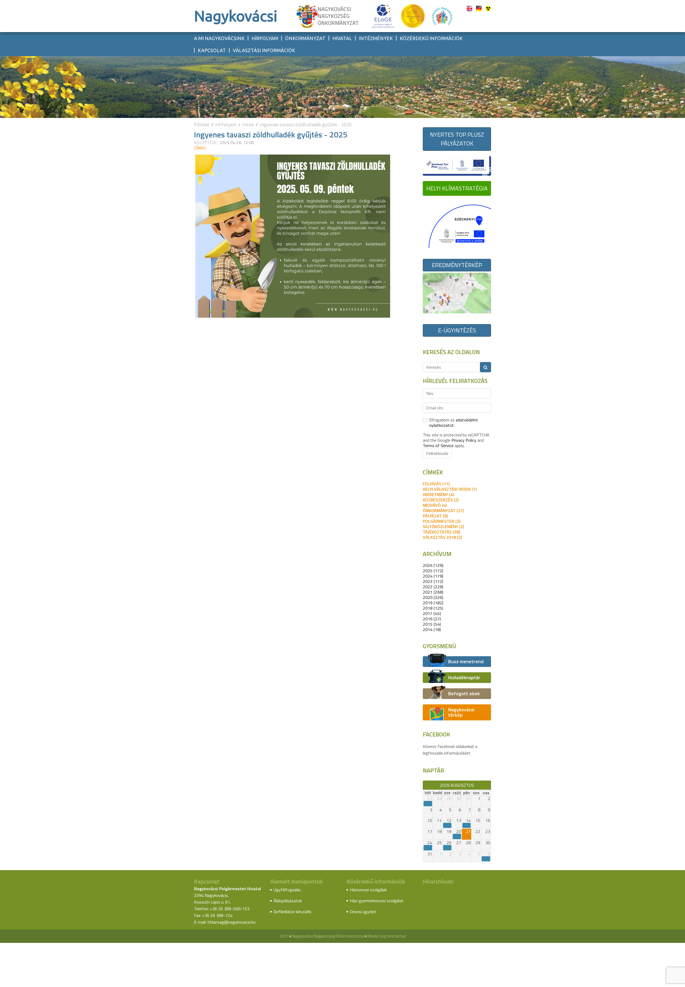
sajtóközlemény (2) (443, 526)
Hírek (248, 124)
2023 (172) (433, 581)
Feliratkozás (437, 453)
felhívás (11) (436, 484)
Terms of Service (438, 445)
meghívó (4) (435, 505)
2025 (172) (433, 570)
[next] (488, 785)
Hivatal (342, 38)
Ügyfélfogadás (287, 889)
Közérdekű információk (431, 38)
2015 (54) (432, 624)
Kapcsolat (212, 50)
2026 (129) (433, 565)
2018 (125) (433, 608)
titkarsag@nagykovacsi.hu (231, 922)
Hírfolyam (265, 38)
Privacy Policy (463, 440)
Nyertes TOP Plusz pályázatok (457, 139)
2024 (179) (433, 576)
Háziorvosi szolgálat (368, 889)
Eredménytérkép (457, 265)
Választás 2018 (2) (442, 537)
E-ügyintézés (457, 330)
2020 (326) (433, 597)
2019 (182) (433, 602)
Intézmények (376, 38)
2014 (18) (432, 629)
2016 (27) (432, 618)
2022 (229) (433, 586)
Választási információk (264, 50)
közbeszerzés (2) (441, 500)
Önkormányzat (305, 38)
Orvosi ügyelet (363, 911)
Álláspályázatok (287, 900)
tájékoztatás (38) (441, 532)
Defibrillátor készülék (292, 911)
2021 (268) (433, 592)
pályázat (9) (435, 516)
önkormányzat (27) (443, 510)
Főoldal (201, 124)
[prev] (425, 785)
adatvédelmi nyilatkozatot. (453, 422)
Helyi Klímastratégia (457, 188)
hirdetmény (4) (438, 494)
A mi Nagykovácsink (219, 38)
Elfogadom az (453, 422)
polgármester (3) (441, 521)
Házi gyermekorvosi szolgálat (377, 900)
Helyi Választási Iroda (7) (450, 489)
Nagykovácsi (235, 15)
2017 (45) (432, 613)
